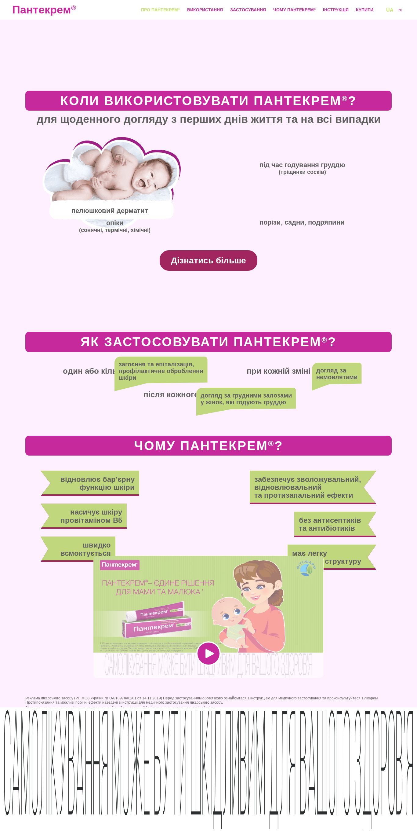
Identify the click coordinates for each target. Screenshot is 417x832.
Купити (364, 9)
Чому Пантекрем (294, 9)
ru (400, 9)
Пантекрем (36, 10)
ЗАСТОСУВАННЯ (248, 9)
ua (389, 10)
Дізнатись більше (208, 260)
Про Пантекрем (160, 9)
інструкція (336, 9)
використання (205, 9)
